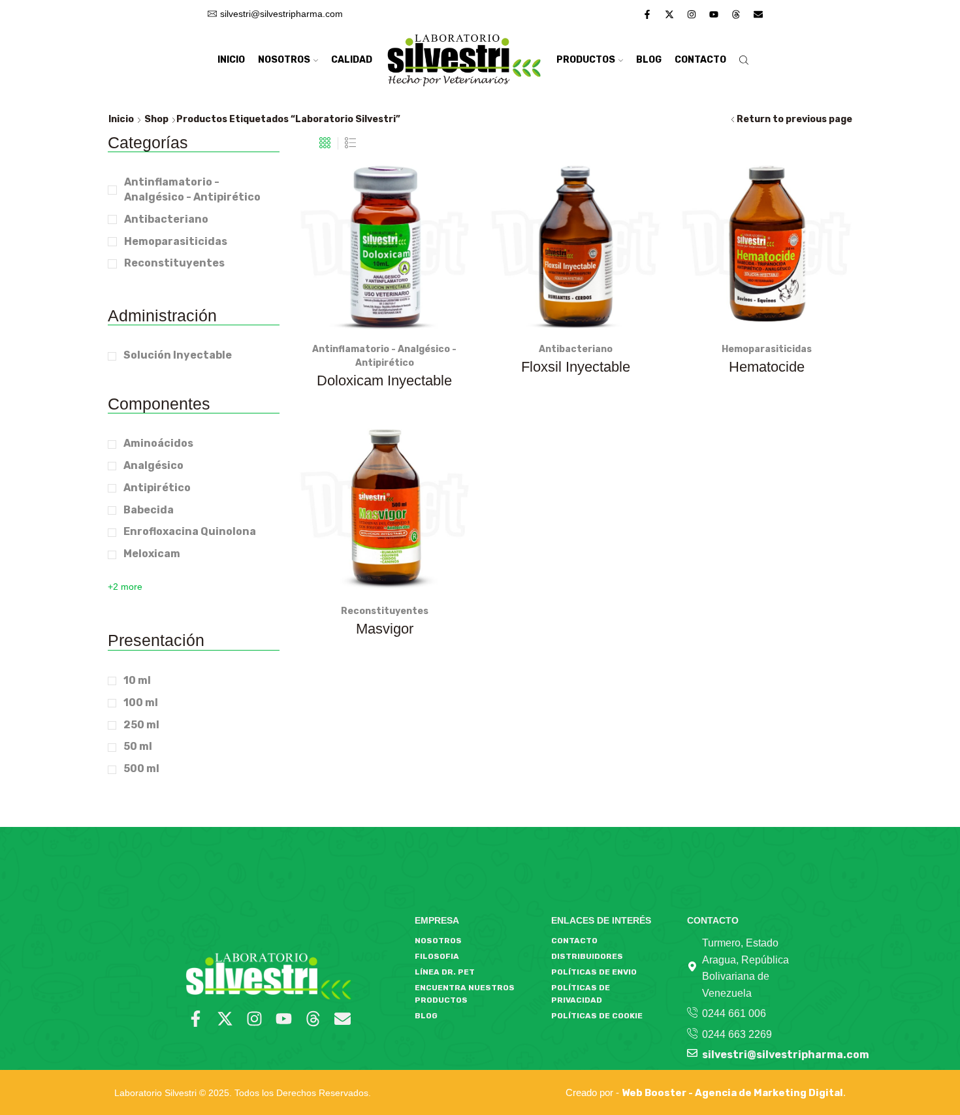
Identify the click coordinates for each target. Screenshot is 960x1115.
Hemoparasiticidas (767, 349)
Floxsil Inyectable (575, 367)
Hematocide (767, 367)
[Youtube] (714, 14)
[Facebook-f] (647, 14)
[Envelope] (758, 14)
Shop (156, 119)
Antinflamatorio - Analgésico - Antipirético (192, 189)
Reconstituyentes (384, 611)
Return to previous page (794, 119)
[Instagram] (691, 14)
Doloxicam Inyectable (384, 380)
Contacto (700, 59)
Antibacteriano (576, 349)
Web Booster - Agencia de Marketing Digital (732, 1093)
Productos (585, 59)
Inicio (231, 59)
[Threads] (736, 14)
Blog (649, 59)
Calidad (351, 59)
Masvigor (384, 629)
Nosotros (284, 59)
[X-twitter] (669, 14)
